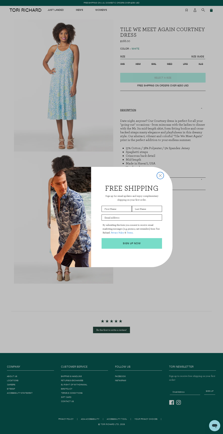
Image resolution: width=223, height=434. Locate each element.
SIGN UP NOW (132, 243)
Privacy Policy (117, 232)
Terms (130, 232)
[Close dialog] (160, 175)
